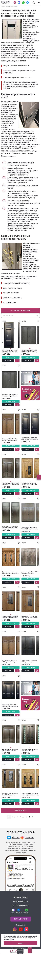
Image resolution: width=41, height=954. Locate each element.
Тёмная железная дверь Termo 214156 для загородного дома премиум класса (29, 661)
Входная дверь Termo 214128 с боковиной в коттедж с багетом (10, 705)
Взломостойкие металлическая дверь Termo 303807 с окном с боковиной (29, 616)
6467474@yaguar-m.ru (20, 905)
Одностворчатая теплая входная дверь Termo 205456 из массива (10, 527)
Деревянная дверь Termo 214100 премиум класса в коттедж (10, 749)
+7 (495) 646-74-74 (20, 901)
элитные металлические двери (9, 103)
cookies (14, 936)
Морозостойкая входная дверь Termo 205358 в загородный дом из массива (30, 528)
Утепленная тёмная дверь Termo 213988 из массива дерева (29, 749)
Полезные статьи (9, 6)
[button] (10, 348)
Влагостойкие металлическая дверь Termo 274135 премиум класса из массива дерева (9, 351)
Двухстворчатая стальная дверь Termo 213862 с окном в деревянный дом (10, 794)
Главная (3, 6)
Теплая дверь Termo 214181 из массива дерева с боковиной (9, 439)
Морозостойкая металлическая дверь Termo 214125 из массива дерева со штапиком (29, 438)
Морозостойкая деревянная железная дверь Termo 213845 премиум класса (29, 483)
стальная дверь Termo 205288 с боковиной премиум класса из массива (10, 616)
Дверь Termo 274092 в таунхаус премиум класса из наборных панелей (29, 351)
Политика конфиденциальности (20, 948)
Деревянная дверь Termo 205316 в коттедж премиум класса (30, 572)
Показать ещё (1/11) (20, 810)
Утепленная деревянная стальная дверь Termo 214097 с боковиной (10, 483)
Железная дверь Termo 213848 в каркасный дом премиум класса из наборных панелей (29, 794)
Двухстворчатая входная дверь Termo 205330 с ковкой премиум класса (10, 572)
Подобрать (8, 360)
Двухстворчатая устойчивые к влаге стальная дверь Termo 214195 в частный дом (9, 395)
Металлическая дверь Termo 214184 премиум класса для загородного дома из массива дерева (9, 661)
